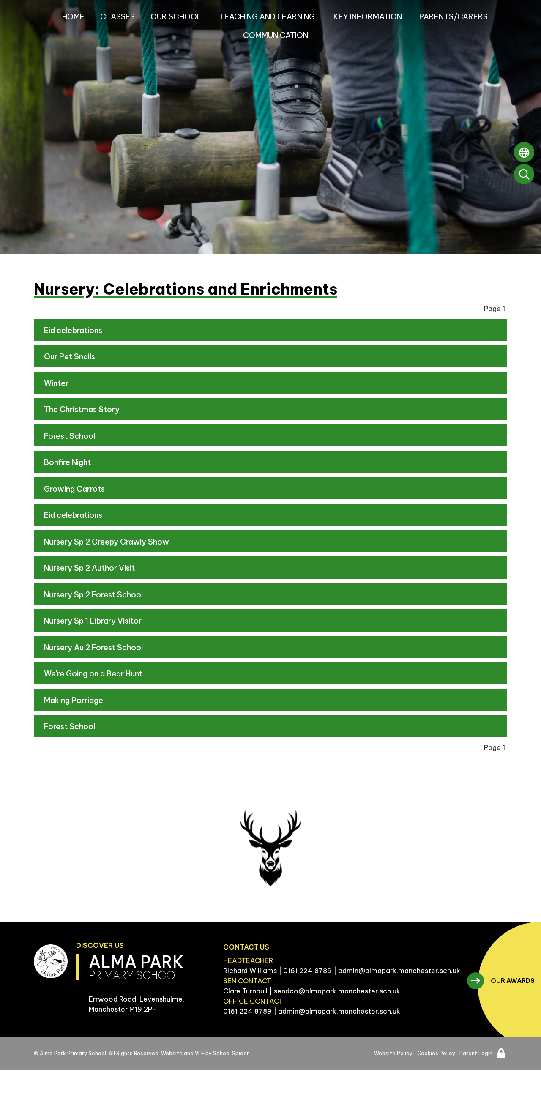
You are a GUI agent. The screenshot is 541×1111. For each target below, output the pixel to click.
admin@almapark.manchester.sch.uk (399, 970)
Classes (117, 17)
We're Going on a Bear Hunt (93, 674)
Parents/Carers (453, 17)
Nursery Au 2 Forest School (93, 647)
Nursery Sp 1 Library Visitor (93, 621)
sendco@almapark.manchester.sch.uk (337, 991)
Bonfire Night (67, 462)
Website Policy (393, 1053)
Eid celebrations (73, 330)
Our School (176, 17)
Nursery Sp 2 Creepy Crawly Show (106, 542)
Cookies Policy (436, 1053)
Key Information (367, 17)
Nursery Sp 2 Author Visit (89, 568)
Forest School (69, 436)
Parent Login (475, 1053)
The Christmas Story (82, 409)
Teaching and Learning (267, 17)
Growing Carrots (74, 489)
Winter (56, 383)
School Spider (231, 1053)
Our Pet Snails (69, 356)
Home (73, 17)
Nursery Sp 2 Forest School (93, 594)
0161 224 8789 (307, 970)
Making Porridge (73, 700)
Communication (275, 35)
